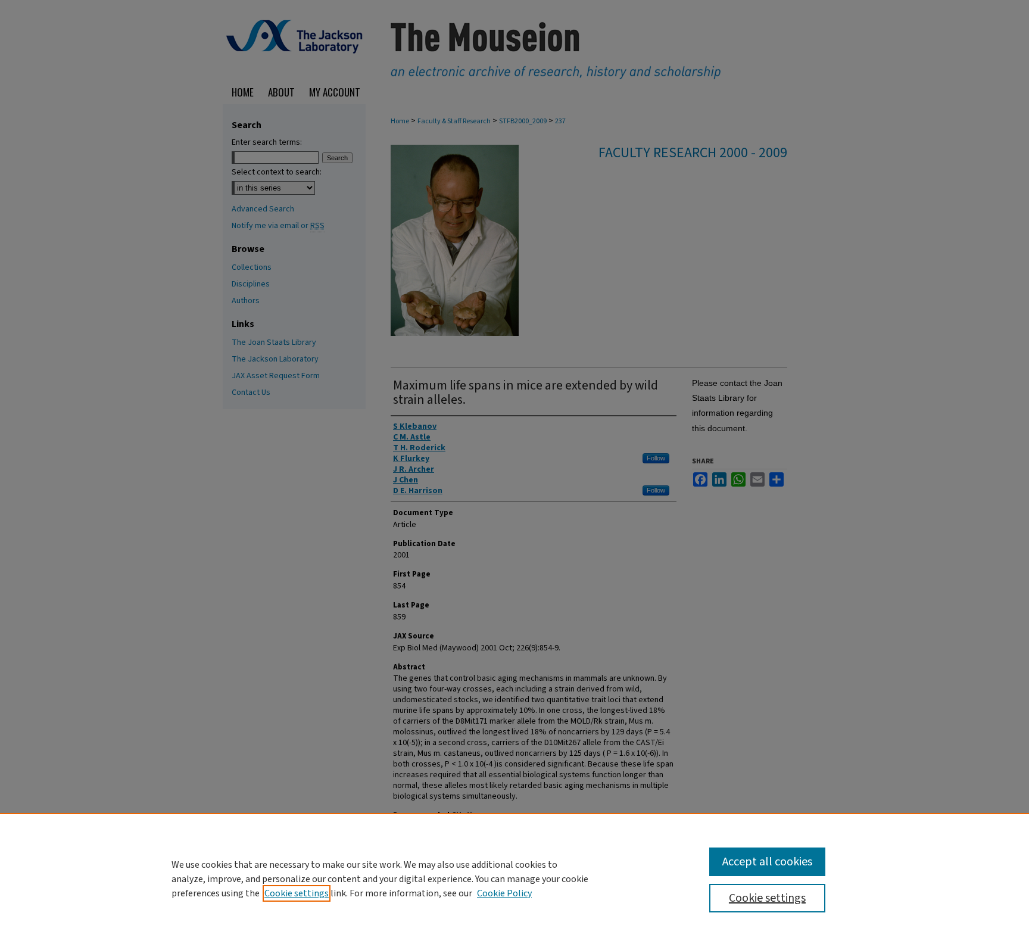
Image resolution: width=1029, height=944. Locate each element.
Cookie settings (296, 893)
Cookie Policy (504, 893)
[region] (514, 878)
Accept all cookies (767, 861)
